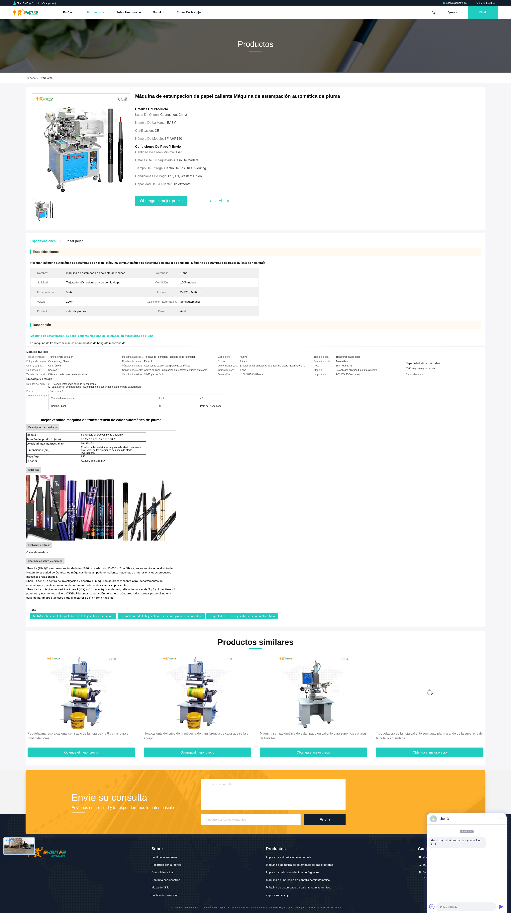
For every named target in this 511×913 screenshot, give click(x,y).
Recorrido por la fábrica (166, 864)
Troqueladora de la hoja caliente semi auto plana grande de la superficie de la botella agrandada (313, 736)
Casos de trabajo (189, 12)
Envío (325, 819)
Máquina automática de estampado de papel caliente (299, 864)
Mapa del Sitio (160, 887)
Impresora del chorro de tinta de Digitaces (292, 872)
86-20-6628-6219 (488, 3)
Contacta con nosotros (166, 879)
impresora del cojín (278, 895)
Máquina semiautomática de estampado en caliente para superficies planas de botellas (197, 736)
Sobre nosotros (127, 12)
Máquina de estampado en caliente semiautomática (298, 887)
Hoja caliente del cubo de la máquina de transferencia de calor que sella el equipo (80, 736)
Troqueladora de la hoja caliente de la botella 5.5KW (242, 616)
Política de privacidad (165, 895)
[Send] (501, 906)
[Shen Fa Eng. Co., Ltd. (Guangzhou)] (25, 12)
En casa (68, 12)
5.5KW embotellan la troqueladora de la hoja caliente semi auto (73, 616)
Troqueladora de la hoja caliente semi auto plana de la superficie (161, 616)
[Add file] (432, 906)
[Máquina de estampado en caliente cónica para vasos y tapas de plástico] (429, 692)
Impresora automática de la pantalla (289, 857)
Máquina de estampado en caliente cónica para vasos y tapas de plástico (427, 733)
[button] (33, 701)
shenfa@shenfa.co (456, 3)
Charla (483, 12)
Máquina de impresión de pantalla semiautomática (298, 879)
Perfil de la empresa (164, 857)
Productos (94, 12)
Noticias (158, 12)
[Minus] (501, 818)
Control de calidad (163, 872)
